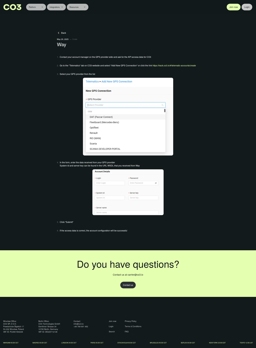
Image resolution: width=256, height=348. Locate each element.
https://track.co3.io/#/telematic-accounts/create (174, 65)
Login (247, 7)
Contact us (128, 284)
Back (63, 32)
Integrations (55, 7)
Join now (233, 7)
